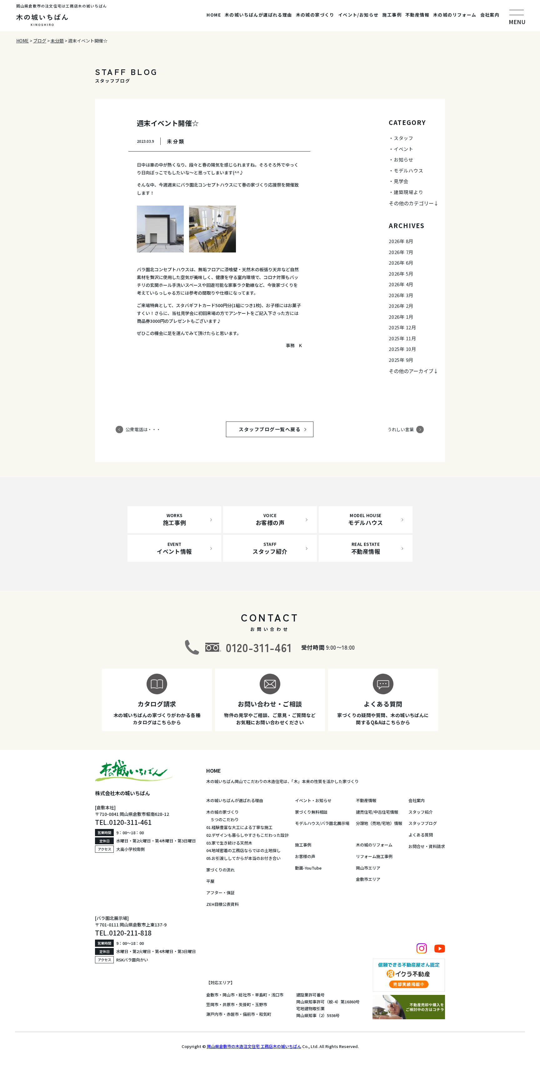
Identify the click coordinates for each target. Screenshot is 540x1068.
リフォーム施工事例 (374, 856)
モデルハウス (408, 170)
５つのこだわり (222, 819)
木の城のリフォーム (455, 15)
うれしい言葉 (401, 429)
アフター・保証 (220, 893)
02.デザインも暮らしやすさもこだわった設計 (247, 835)
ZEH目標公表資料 (222, 904)
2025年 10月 (402, 349)
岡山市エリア (368, 868)
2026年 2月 (401, 305)
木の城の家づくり (315, 15)
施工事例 (392, 15)
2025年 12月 (402, 327)
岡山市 (228, 995)
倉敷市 (212, 995)
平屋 (210, 881)
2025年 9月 (401, 360)
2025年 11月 (402, 338)
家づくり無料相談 (311, 812)
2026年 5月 (401, 273)
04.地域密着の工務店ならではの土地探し (243, 850)
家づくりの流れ (220, 870)
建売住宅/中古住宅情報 (377, 812)
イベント (403, 149)
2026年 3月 (401, 295)
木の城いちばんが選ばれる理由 (258, 15)
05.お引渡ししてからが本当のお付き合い (243, 858)
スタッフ (403, 138)
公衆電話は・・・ (143, 429)
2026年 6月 (401, 262)
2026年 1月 (401, 316)
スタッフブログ (422, 823)
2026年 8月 (401, 241)
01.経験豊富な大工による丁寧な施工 (239, 827)
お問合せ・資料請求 (426, 846)
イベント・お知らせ (313, 800)
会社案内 (490, 15)
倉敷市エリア (368, 879)
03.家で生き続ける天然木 (229, 843)
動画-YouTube (308, 868)
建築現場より (408, 192)
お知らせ (403, 159)
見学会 (401, 181)
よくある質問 (420, 835)
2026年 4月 (401, 284)
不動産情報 (417, 15)
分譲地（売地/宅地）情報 (379, 823)
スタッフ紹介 (420, 812)
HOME (214, 15)
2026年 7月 (401, 252)
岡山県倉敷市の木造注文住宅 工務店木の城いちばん (254, 1046)
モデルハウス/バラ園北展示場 (322, 823)
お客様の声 (305, 856)
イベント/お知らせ (358, 15)
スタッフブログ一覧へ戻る (275, 429)
